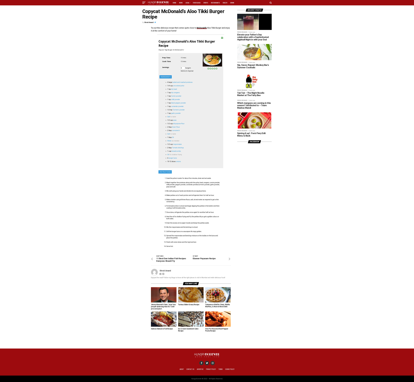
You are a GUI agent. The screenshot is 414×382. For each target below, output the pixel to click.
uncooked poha (178, 86)
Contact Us (190, 369)
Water (169, 141)
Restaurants (215, 3)
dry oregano (175, 93)
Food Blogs (196, 3)
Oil (173, 137)
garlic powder (176, 113)
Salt (168, 117)
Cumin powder (176, 96)
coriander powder (177, 106)
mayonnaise (177, 144)
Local (187, 3)
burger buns (173, 158)
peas (174, 120)
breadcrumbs (176, 151)
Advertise (200, 369)
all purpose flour (178, 124)
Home (174, 3)
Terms (220, 369)
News (181, 3)
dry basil (174, 89)
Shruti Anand (149, 22)
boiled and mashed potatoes (182, 82)
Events (205, 3)
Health (225, 3)
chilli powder (175, 99)
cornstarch (176, 130)
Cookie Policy (229, 369)
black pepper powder (178, 103)
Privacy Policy (211, 369)
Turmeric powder (179, 110)
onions (178, 161)
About (182, 369)
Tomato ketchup (178, 148)
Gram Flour (176, 127)
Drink (232, 3)
